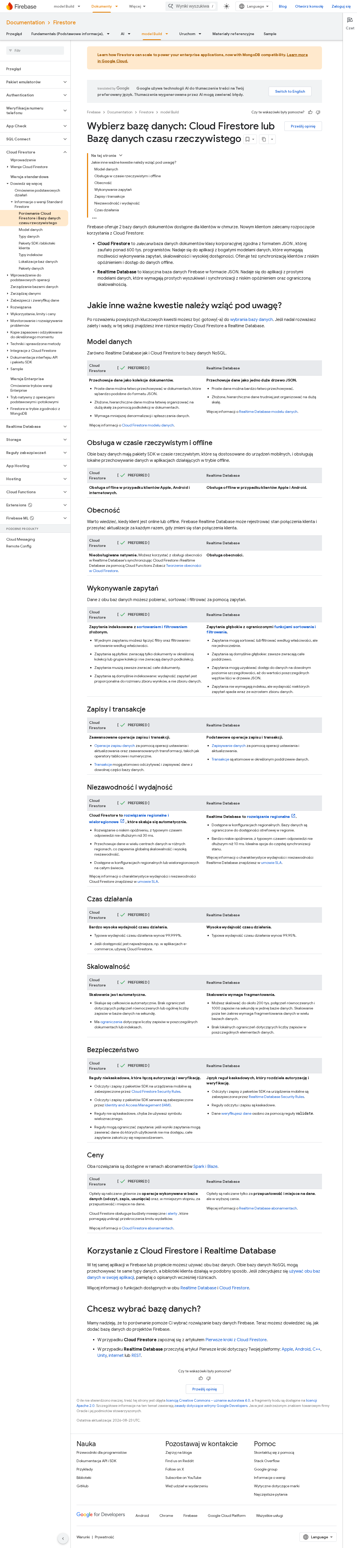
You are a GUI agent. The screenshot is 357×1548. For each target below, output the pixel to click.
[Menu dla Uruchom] (201, 33)
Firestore (64, 22)
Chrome (166, 1515)
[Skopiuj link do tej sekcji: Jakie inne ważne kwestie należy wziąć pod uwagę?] (287, 306)
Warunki (83, 1537)
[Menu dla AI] (130, 33)
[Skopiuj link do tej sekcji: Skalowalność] (135, 967)
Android (302, 1349)
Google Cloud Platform (227, 1515)
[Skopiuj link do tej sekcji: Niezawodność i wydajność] (177, 788)
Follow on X (174, 1469)
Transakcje (103, 764)
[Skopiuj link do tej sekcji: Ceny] (109, 1155)
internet (116, 1355)
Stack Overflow (267, 1460)
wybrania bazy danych (251, 319)
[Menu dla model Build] (80, 6)
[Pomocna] (310, 112)
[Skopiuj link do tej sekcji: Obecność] (125, 511)
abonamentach (147, 1228)
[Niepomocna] (318, 112)
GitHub (82, 1486)
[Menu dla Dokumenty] (118, 6)
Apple (287, 1349)
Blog (283, 6)
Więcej (135, 6)
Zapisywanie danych (229, 745)
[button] (31, 82)
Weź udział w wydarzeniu (186, 1486)
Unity (102, 1355)
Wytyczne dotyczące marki (277, 1486)
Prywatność (104, 1537)
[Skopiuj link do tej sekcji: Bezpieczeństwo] (144, 1050)
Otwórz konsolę (309, 6)
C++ (316, 1349)
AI (122, 33)
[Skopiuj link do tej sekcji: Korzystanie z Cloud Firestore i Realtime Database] (281, 1251)
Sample (270, 33)
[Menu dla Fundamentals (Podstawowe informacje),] (109, 33)
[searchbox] (35, 50)
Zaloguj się (341, 6)
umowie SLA (147, 881)
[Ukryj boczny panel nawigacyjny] (63, 1538)
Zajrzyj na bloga (178, 1452)
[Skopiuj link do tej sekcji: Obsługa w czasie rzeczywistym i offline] (217, 443)
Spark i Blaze (205, 1166)
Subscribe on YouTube (183, 1477)
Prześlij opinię (303, 126)
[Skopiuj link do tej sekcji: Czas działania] (137, 899)
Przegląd (14, 33)
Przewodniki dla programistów (102, 1452)
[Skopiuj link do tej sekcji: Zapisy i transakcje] (151, 710)
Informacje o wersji (269, 1477)
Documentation (25, 22)
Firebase (94, 112)
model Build (64, 6)
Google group (265, 1469)
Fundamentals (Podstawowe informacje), (67, 33)
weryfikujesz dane (236, 1113)
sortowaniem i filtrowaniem (162, 626)
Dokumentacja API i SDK (96, 1460)
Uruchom (187, 33)
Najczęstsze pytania (270, 1494)
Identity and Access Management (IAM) (138, 1105)
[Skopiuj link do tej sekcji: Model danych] (137, 342)
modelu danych (148, 425)
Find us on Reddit (179, 1460)
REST (136, 1355)
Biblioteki (84, 1477)
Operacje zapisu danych (114, 745)
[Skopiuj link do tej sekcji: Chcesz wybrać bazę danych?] (206, 1309)
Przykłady (85, 1469)
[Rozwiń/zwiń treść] (121, 155)
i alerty (171, 1213)
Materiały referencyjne (233, 33)
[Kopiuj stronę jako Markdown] (264, 139)
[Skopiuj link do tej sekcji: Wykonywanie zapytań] (163, 589)
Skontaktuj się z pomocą (274, 1452)
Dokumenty (101, 6)
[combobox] (191, 6)
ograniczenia (111, 1021)
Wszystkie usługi (269, 1515)
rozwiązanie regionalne (268, 816)
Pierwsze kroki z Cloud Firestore (236, 1339)
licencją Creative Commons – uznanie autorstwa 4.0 (208, 1400)
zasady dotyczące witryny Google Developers (210, 1405)
